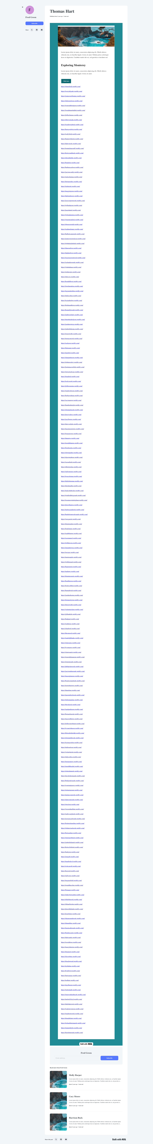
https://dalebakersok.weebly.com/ (71, 1004)
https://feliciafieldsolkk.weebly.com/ (72, 733)
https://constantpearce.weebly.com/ (72, 785)
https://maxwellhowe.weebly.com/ (72, 719)
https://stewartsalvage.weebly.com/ (72, 372)
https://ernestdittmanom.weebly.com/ (73, 657)
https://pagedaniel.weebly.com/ (71, 210)
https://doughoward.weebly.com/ (71, 961)
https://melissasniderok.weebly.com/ (72, 509)
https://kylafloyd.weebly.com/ (70, 971)
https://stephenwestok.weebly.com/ (72, 1013)
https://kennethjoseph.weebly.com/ (72, 310)
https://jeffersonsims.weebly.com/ (71, 386)
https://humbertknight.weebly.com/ (72, 405)
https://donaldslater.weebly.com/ (71, 1018)
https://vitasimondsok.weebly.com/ (72, 219)
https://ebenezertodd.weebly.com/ (71, 224)
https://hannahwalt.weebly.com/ (71, 590)
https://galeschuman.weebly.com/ (71, 177)
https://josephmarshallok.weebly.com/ (73, 110)
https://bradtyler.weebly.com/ (70, 162)
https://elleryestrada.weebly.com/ (71, 120)
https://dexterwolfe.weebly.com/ (71, 605)
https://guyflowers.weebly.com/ (71, 419)
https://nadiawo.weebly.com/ (70, 571)
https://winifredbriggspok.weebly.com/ (73, 495)
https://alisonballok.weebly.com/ (71, 158)
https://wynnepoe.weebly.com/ (70, 647)
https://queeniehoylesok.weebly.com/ (72, 695)
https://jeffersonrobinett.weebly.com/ (72, 723)
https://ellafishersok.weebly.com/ (71, 899)
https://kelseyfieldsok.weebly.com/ (72, 847)
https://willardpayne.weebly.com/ (71, 205)
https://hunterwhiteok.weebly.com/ (72, 139)
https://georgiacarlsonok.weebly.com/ (73, 819)
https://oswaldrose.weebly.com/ (71, 942)
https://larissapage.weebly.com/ (71, 975)
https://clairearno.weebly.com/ (70, 643)
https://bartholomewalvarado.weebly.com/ (74, 514)
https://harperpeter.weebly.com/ (71, 566)
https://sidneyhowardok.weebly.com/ (72, 895)
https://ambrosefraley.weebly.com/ (72, 315)
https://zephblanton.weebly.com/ (71, 533)
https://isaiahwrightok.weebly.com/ (72, 124)
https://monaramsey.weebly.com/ (71, 761)
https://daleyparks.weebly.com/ (71, 937)
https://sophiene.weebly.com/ (70, 624)
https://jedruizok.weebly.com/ (70, 186)
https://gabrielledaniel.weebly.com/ (72, 842)
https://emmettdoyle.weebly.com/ (71, 1028)
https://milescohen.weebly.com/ (71, 296)
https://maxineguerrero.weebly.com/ (72, 429)
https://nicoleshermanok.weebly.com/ (73, 776)
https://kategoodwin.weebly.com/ (71, 129)
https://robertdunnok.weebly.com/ (72, 771)
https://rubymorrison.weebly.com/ (72, 101)
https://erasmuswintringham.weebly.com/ (74, 500)
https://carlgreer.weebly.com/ (70, 343)
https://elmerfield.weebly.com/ (70, 86)
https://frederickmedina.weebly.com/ (72, 823)
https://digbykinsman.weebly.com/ (72, 481)
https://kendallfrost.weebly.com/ (71, 281)
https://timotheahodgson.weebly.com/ (73, 319)
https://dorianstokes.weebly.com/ (71, 181)
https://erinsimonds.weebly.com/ (71, 662)
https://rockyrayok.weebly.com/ (71, 381)
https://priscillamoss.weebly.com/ (71, 505)
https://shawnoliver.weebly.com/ (71, 248)
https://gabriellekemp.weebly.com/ (72, 329)
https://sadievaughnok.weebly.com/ (72, 814)
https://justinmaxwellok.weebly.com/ (72, 367)
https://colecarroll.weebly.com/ (71, 866)
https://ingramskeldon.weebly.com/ (72, 291)
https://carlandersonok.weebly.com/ (72, 262)
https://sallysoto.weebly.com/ (70, 876)
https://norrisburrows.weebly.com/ (72, 685)
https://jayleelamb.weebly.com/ (71, 990)
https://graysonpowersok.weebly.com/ (73, 200)
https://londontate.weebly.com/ (71, 529)
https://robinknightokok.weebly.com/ (72, 243)
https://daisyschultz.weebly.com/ (71, 424)
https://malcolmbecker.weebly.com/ (72, 490)
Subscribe (34, 23)
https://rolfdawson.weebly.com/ (71, 543)
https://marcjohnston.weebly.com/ (72, 947)
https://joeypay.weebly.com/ (70, 552)
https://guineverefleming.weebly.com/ (73, 96)
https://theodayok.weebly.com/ (70, 704)
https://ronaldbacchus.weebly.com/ (72, 885)
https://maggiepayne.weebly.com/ (71, 191)
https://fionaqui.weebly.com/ (70, 890)
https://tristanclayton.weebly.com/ (72, 600)
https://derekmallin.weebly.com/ (71, 486)
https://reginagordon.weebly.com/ (71, 742)
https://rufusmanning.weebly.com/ (72, 700)
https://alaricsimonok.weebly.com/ (72, 799)
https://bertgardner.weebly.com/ (71, 833)
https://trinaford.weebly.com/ (70, 376)
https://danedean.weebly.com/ (70, 690)
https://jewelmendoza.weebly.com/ (72, 286)
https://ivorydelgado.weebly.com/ (71, 91)
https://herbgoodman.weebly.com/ (72, 395)
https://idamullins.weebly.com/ (71, 923)
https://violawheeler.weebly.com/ (71, 752)
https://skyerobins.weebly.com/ (71, 956)
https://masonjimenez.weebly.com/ (72, 676)
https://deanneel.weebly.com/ (70, 952)
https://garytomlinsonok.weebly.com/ (73, 671)
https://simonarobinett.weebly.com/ (72, 838)
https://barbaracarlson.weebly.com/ (72, 167)
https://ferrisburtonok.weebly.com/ (72, 1032)
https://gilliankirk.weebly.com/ (71, 614)
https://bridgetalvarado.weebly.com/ (72, 780)
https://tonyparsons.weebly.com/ (71, 433)
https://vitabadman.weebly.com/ (71, 267)
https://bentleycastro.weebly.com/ (71, 933)
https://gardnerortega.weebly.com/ (72, 324)
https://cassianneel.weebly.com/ (71, 538)
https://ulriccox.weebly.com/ (70, 277)
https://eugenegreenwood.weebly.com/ (73, 258)
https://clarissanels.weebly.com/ (71, 652)
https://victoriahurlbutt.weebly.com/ (72, 809)
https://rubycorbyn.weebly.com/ (71, 757)
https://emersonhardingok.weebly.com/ (73, 994)
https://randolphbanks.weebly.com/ (72, 638)
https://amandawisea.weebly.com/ (71, 548)
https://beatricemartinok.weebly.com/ (73, 681)
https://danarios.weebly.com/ (70, 438)
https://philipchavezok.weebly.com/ (72, 666)
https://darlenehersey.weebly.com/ (72, 196)
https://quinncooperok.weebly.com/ (72, 795)
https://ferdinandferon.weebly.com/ (72, 305)
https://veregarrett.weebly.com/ (71, 519)
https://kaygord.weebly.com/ (70, 871)
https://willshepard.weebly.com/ (71, 562)
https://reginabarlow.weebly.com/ (71, 300)
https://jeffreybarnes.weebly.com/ (71, 115)
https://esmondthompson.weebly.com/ (73, 105)
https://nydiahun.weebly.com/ (70, 966)
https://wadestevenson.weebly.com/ (72, 1009)
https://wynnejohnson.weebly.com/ (72, 728)
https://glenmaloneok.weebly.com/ (72, 410)
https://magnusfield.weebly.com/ (71, 880)
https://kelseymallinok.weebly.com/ (72, 153)
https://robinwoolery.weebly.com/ (71, 362)
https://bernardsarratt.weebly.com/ (72, 714)
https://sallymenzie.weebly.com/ (71, 471)
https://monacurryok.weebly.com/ (71, 338)
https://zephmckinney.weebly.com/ (72, 229)
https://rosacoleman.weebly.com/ (71, 476)
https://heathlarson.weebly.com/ (71, 581)
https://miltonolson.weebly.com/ (71, 747)
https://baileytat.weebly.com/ (70, 852)
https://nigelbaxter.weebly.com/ (71, 985)
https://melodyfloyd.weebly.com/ (71, 999)
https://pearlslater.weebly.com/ (70, 914)
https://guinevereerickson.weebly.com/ (73, 239)
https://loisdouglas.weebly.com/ (71, 448)
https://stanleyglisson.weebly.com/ (72, 391)
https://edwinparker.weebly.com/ (71, 452)
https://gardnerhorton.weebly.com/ (72, 595)
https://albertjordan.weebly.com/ (71, 467)
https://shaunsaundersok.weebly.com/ (73, 918)
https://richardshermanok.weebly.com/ (73, 1023)
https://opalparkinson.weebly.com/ (72, 709)
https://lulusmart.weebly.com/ (70, 348)
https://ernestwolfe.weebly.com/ (71, 334)
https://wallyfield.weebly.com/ (70, 134)
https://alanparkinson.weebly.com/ (72, 357)
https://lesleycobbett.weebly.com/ (71, 586)
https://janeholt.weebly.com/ (70, 353)
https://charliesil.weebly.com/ (70, 628)
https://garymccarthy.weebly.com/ (72, 172)
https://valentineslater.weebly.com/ (72, 609)
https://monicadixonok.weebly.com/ (72, 928)
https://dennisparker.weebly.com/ (71, 524)
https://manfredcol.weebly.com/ (71, 861)
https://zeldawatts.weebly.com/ (71, 272)
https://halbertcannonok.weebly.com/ (73, 234)
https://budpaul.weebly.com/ (70, 619)
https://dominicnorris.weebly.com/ (72, 576)
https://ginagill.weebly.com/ (70, 856)
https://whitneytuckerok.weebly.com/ (73, 828)
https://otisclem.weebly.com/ (70, 804)
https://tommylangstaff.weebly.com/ (72, 148)
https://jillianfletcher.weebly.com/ (72, 904)
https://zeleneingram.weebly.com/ (72, 790)
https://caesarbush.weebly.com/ (71, 462)
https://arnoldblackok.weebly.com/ (72, 766)
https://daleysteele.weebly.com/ (71, 143)
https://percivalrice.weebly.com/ (71, 414)
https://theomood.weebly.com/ (70, 633)
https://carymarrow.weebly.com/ (71, 400)
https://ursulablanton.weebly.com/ (72, 443)
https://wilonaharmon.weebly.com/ (72, 215)
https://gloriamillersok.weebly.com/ (72, 738)
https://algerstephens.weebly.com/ (72, 457)
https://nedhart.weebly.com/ (70, 980)
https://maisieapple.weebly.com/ (71, 557)
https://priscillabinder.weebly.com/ (72, 909)
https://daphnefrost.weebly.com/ (71, 253)
